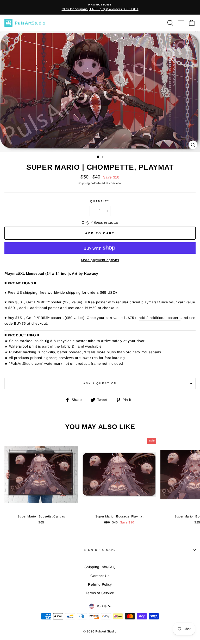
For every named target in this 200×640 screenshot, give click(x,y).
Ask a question (100, 383)
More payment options (100, 260)
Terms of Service (100, 593)
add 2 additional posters (159, 318)
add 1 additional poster (39, 308)
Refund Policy (100, 584)
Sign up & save (100, 549)
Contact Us (99, 576)
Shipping (84, 183)
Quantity (100, 201)
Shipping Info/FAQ (100, 567)
